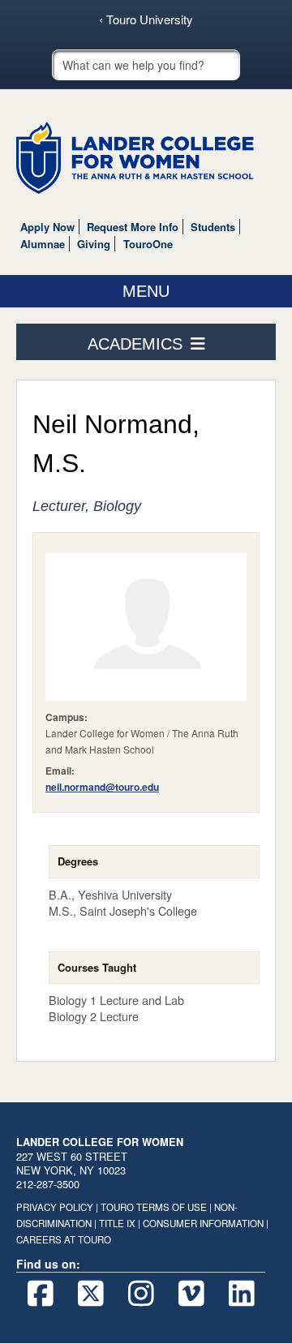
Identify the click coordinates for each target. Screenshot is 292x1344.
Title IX (117, 1223)
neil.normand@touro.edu (102, 786)
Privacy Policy (54, 1206)
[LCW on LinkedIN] (241, 1294)
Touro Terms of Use (154, 1206)
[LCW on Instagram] (141, 1294)
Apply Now (47, 226)
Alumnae (42, 243)
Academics (135, 344)
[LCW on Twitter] (90, 1294)
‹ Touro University (146, 19)
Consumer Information (203, 1223)
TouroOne (148, 243)
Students (213, 226)
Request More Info (132, 226)
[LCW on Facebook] (40, 1294)
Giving (93, 243)
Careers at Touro (63, 1239)
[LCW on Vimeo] (191, 1294)
